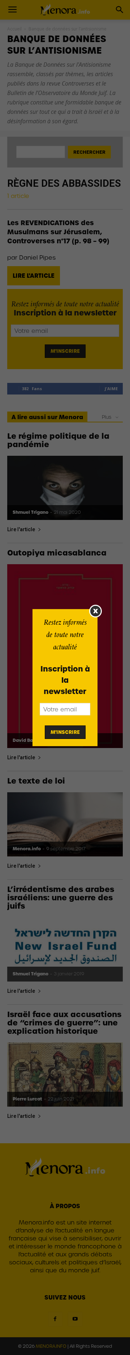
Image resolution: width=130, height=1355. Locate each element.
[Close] (95, 610)
